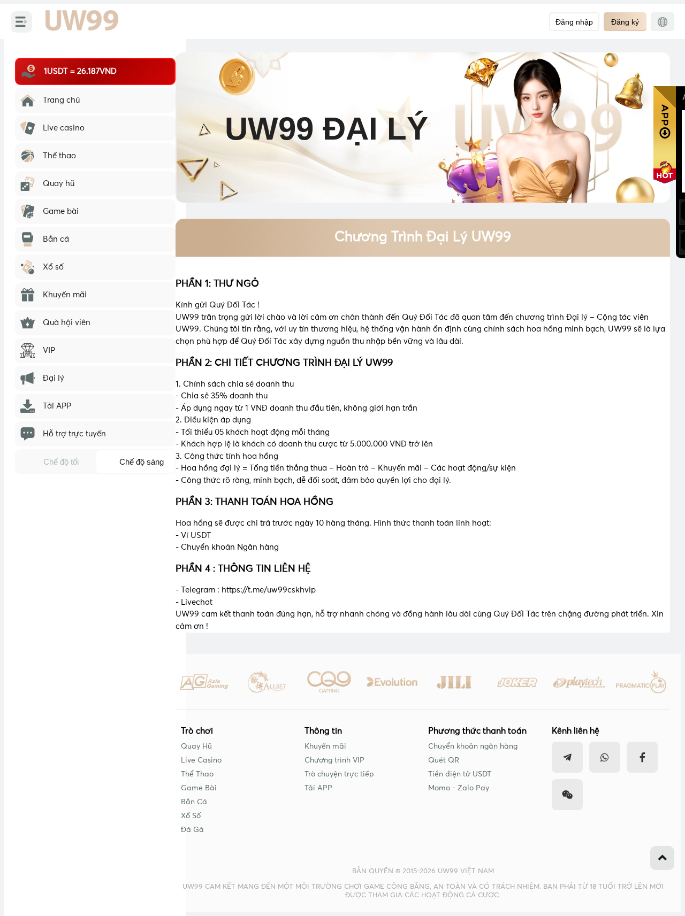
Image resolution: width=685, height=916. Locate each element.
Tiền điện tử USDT (459, 774)
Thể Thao (197, 774)
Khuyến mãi (325, 746)
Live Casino (201, 760)
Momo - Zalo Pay (458, 788)
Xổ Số (191, 816)
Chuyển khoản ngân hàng (472, 746)
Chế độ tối (61, 461)
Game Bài (199, 788)
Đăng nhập (574, 22)
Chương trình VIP (334, 760)
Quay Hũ (196, 746)
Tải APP (318, 788)
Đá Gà (192, 830)
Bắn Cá (194, 802)
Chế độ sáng (141, 461)
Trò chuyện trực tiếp (339, 774)
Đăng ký (625, 22)
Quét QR (443, 760)
